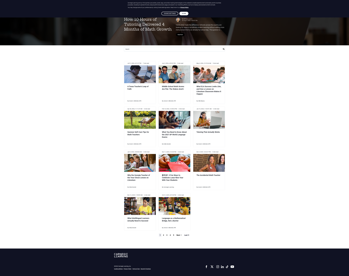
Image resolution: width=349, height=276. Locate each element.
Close (184, 13)
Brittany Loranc (188, 19)
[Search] (223, 49)
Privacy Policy (127, 269)
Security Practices (146, 269)
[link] (206, 266)
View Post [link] (180, 34)
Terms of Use (136, 269)
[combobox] (174, 49)
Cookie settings (118, 269)
